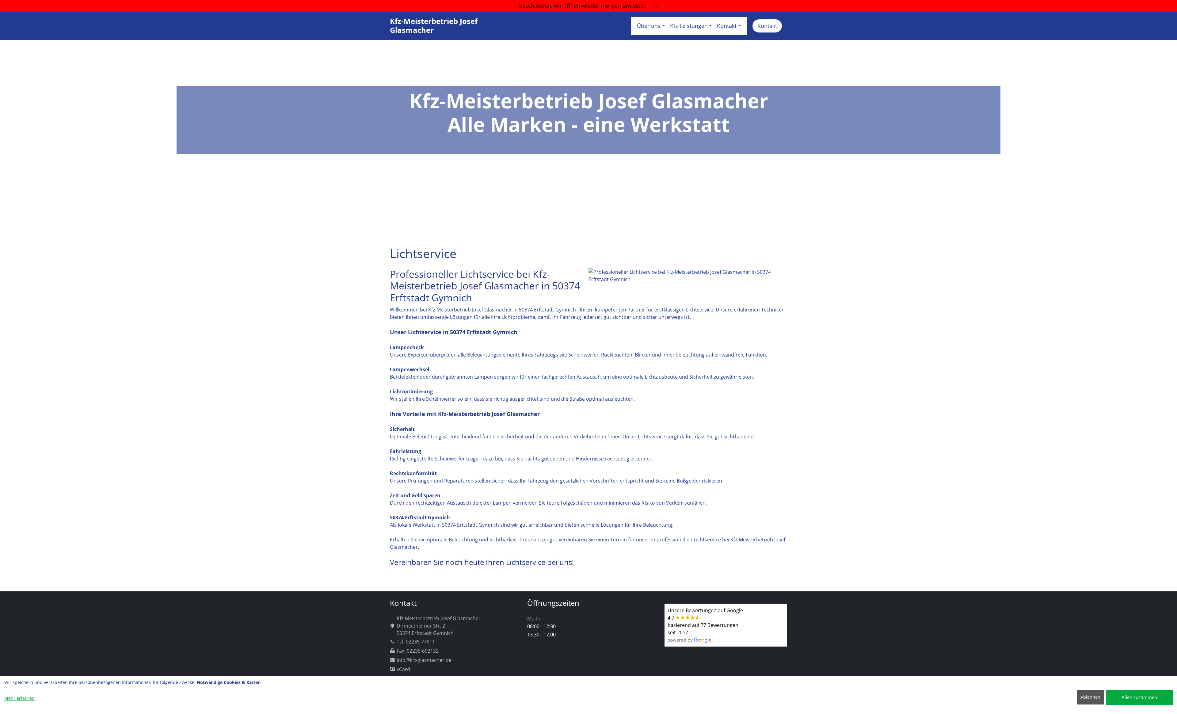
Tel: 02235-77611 (416, 641)
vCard (403, 669)
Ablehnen (1090, 697)
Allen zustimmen (1139, 697)
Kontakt (767, 25)
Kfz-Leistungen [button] (689, 25)
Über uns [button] (649, 25)
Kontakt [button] (727, 25)
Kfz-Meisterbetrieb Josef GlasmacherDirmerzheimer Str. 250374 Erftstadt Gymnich (439, 625)
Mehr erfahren (19, 698)
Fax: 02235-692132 (418, 650)
